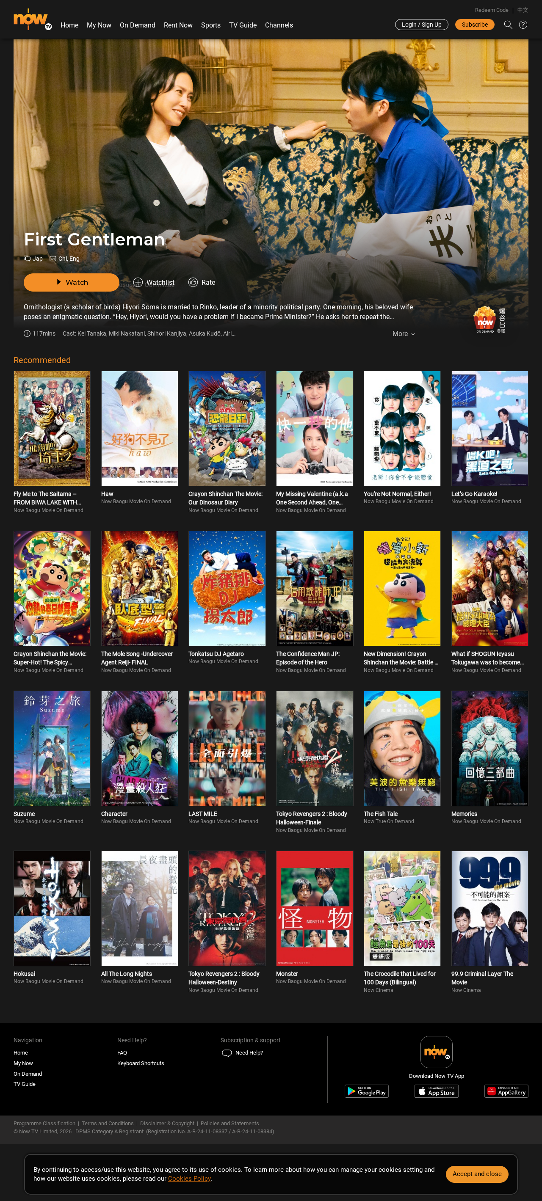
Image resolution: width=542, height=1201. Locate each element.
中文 (522, 10)
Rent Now (178, 25)
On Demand (137, 25)
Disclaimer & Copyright (167, 1123)
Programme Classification (44, 1123)
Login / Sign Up (422, 24)
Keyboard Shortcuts (140, 1063)
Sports (211, 25)
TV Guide (243, 25)
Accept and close (477, 1174)
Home (69, 25)
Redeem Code (492, 10)
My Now (99, 25)
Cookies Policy (189, 1178)
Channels (279, 25)
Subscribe (475, 24)
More (400, 334)
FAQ (122, 1052)
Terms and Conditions (108, 1123)
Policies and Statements (230, 1123)
